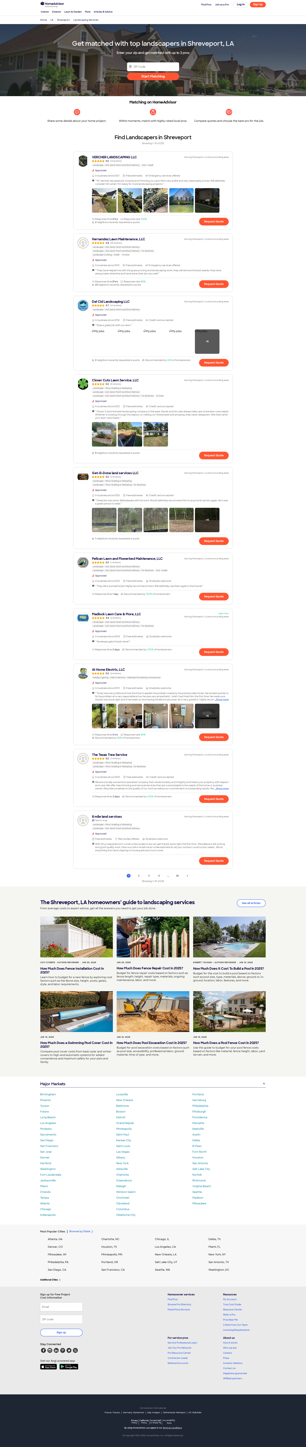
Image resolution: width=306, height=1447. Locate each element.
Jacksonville (48, 1180)
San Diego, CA (57, 1269)
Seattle (197, 1192)
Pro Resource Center (179, 1353)
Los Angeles (48, 1123)
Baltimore (122, 1106)
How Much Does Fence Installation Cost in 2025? (72, 970)
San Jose (46, 1151)
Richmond (199, 1180)
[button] (104, 200)
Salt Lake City (201, 1169)
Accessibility (169, 1421)
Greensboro (124, 1180)
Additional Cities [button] (49, 1279)
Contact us (229, 1368)
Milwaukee (199, 1203)
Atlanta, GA (55, 1239)
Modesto (46, 1129)
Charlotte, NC (110, 1239)
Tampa (44, 1197)
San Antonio (200, 1163)
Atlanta (45, 1203)
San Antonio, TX (218, 1262)
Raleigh (121, 1186)
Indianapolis (48, 1215)
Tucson (44, 1106)
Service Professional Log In (182, 1342)
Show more (222, 699)
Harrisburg (199, 1100)
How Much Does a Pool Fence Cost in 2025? (226, 1043)
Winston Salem (126, 1192)
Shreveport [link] (63, 19)
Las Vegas (122, 1151)
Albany (120, 1157)
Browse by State (79, 1231)
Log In (241, 4)
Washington (48, 1169)
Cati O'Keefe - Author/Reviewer (59, 962)
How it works (230, 1342)
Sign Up (258, 4)
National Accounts (178, 1363)
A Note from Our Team (235, 1324)
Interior (45, 11)
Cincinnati (122, 1197)
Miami (44, 1186)
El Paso (197, 1146)
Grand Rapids (125, 1123)
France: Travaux (112, 1412)
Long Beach (48, 1117)
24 (177, 875)
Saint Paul (122, 1134)
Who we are (230, 1347)
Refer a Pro (229, 1314)
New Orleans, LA (166, 1254)
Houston (197, 1157)
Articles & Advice (103, 11)
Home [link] (43, 19)
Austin (196, 1134)
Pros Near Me (230, 1319)
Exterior (56, 11)
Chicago (45, 1209)
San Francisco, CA (113, 1269)
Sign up (61, 1332)
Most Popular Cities (52, 1231)
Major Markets (52, 1083)
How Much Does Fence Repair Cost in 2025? (150, 968)
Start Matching (153, 76)
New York (122, 1163)
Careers (227, 1353)
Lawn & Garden (73, 11)
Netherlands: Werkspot (174, 1412)
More (88, 11)
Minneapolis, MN (111, 1254)
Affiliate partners (232, 1378)
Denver (45, 1157)
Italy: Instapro (153, 1412)
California (144, 1421)
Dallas (196, 1140)
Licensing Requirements (236, 1330)
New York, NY (217, 1254)
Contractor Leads (178, 1358)
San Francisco (49, 1146)
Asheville (122, 1169)
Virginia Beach (201, 1186)
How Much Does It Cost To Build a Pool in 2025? (228, 968)
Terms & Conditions (172, 1428)
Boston (120, 1111)
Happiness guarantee (235, 1373)
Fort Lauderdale (50, 1174)
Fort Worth (199, 1151)
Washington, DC (218, 1269)
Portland (198, 1094)
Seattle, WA (162, 1269)
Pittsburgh (199, 1111)
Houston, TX (109, 1247)
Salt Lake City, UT (166, 1262)
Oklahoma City (125, 1215)
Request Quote (214, 221)
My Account (230, 1299)
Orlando (45, 1192)
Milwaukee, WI (57, 1254)
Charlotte (122, 1174)
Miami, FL (214, 1247)
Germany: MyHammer (133, 1412)
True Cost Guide (232, 1304)
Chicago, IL (162, 1239)
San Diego (46, 1140)
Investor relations (232, 1363)
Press (226, 1358)
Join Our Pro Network (179, 1347)
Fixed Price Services (179, 1309)
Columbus (122, 1209)
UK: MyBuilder (195, 1412)
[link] (153, 161)
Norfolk (197, 1174)
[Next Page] (187, 876)
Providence (199, 1117)
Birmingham (48, 1094)
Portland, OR (109, 1262)
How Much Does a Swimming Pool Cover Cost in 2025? (76, 1045)
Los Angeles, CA (165, 1247)
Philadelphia (200, 1106)
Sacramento (48, 1134)
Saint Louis (123, 1146)
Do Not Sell (155, 1421)
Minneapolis (124, 1129)
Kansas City (123, 1140)
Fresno (44, 1111)
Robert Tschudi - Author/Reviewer (214, 962)
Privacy (134, 1421)
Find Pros (173, 1299)
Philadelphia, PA (58, 1262)
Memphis (198, 1123)
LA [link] (52, 19)
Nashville (198, 1129)
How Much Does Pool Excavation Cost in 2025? (152, 1043)
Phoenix (45, 1100)
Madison (197, 1197)
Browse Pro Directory (179, 1304)
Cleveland (122, 1203)
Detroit (120, 1117)
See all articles (251, 903)
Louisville (122, 1094)
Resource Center (232, 1309)
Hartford (45, 1163)
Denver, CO (55, 1247)
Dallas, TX (214, 1239)
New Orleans (124, 1100)
